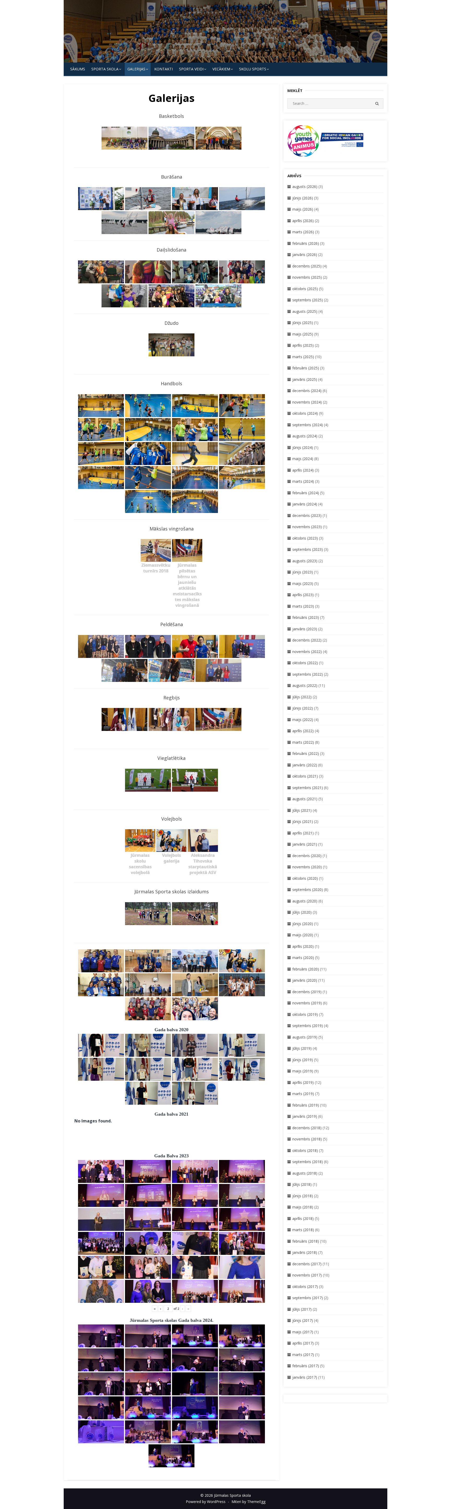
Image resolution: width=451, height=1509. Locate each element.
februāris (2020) (305, 969)
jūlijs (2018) (302, 1184)
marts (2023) (303, 606)
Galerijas (136, 68)
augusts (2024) (304, 435)
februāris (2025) (305, 367)
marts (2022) (303, 742)
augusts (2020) (304, 901)
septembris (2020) (307, 889)
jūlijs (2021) (302, 810)
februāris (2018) (305, 1241)
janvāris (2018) (304, 1252)
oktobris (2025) (305, 288)
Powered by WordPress (205, 1501)
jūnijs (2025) (302, 322)
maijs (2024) (302, 458)
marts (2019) (303, 1093)
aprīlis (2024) (303, 470)
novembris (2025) (307, 277)
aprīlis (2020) (303, 946)
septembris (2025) (307, 299)
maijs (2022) (302, 719)
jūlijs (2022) (302, 696)
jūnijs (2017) (302, 1320)
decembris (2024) (307, 390)
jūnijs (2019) (302, 1059)
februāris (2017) (305, 1365)
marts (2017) (303, 1354)
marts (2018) (303, 1229)
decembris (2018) (307, 1127)
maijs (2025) (302, 334)
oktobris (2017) (305, 1286)
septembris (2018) (307, 1161)
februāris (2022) (305, 753)
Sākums (77, 68)
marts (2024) (303, 481)
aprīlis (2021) (303, 832)
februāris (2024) (305, 492)
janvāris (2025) (304, 379)
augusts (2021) (304, 798)
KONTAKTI (163, 68)
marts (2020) (303, 957)
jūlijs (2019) (302, 1048)
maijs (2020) (302, 934)
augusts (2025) (304, 311)
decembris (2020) (307, 855)
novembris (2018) (307, 1139)
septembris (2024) (307, 424)
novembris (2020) (307, 866)
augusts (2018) (304, 1173)
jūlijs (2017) (302, 1309)
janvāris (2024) (304, 504)
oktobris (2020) (305, 878)
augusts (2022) (304, 685)
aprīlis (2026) (303, 220)
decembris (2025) (307, 266)
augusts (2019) (304, 1037)
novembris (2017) (307, 1275)
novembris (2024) (307, 402)
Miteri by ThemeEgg (248, 1501)
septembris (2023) (307, 549)
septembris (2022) (307, 674)
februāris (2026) (305, 243)
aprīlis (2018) (303, 1218)
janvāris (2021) (304, 844)
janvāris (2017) (304, 1377)
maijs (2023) (302, 583)
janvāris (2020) (304, 980)
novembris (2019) (307, 1002)
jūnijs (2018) (302, 1195)
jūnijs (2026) (302, 198)
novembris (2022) (307, 651)
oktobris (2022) (305, 662)
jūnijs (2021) (302, 821)
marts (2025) (303, 356)
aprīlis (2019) (303, 1082)
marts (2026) (303, 231)
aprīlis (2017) (303, 1343)
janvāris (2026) (304, 254)
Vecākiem (221, 68)
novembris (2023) (307, 526)
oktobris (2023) (305, 538)
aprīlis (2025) (303, 345)
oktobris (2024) (305, 413)
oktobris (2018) (305, 1150)
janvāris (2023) (304, 628)
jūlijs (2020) (302, 912)
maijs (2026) (302, 209)
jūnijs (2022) (302, 708)
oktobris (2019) (305, 1014)
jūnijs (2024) (302, 447)
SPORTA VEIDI (191, 68)
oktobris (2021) (305, 776)
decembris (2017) (307, 1263)
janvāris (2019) (304, 1116)
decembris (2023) (307, 515)
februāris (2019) (305, 1105)
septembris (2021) (307, 787)
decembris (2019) (307, 991)
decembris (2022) (307, 640)
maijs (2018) (302, 1207)
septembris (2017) (307, 1297)
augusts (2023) (304, 560)
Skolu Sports (252, 68)
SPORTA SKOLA (104, 68)
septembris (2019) (307, 1025)
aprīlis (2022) (303, 730)
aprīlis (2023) (303, 594)
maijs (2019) (302, 1070)
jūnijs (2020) (302, 923)
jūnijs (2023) (302, 572)
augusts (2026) (304, 186)
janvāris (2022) (304, 764)
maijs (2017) (302, 1331)
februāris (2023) (305, 617)
